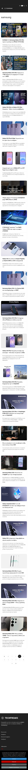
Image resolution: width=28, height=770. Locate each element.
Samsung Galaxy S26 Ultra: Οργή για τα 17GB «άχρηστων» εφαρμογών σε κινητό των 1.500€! (13, 74)
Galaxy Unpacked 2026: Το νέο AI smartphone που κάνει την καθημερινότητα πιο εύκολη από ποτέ (13, 505)
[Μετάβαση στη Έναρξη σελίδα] (4, 656)
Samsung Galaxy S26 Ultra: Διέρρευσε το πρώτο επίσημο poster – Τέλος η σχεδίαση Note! (13, 602)
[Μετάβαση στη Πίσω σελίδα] (8, 656)
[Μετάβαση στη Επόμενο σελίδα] (12, 663)
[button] (2, 8)
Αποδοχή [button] (14, 758)
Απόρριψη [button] (14, 761)
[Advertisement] (14, 681)
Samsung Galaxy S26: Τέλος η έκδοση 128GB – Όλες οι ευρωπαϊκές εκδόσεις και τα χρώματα (13, 635)
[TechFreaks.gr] (8, 8)
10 (23, 659)
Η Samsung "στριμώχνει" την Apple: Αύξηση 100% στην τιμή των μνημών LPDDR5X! (12, 229)
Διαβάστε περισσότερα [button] (14, 767)
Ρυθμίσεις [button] (14, 764)
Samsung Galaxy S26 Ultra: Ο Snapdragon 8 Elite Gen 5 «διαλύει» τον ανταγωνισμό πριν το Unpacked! (13, 413)
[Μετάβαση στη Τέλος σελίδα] (16, 663)
